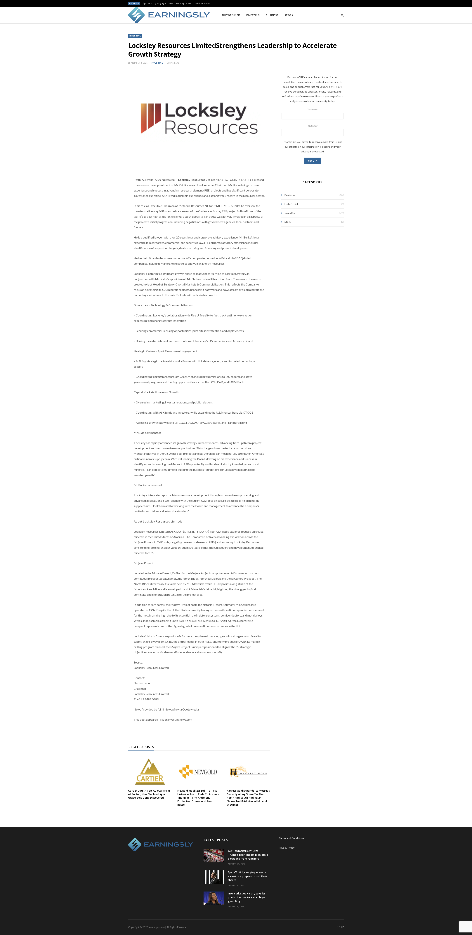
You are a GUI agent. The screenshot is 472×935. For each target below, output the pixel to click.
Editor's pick (291, 204)
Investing (253, 15)
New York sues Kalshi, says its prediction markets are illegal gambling (247, 897)
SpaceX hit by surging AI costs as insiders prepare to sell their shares (176, 3)
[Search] (341, 15)
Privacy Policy (286, 847)
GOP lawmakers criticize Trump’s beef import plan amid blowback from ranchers (248, 854)
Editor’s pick (231, 15)
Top (341, 927)
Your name (312, 109)
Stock (288, 15)
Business (272, 15)
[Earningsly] (169, 15)
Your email (312, 125)
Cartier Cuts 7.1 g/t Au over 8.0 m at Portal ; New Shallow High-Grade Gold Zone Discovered (149, 794)
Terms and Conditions (291, 838)
